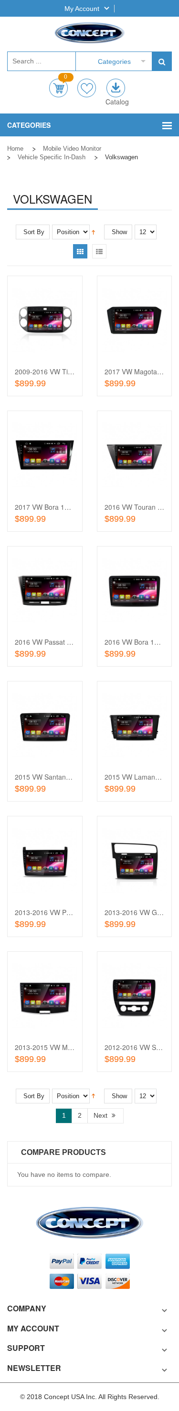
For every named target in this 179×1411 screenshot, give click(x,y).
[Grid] (80, 251)
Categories (114, 61)
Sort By (33, 232)
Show (119, 232)
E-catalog (115, 88)
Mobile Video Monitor (72, 148)
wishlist (86, 88)
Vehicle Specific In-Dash (51, 157)
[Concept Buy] (90, 33)
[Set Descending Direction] (93, 231)
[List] (99, 251)
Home (15, 148)
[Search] (161, 61)
